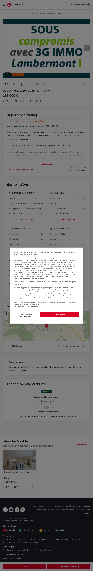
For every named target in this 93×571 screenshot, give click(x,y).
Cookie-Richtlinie (37, 278)
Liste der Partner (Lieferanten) (26, 307)
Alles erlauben (59, 315)
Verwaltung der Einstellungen (26, 315)
